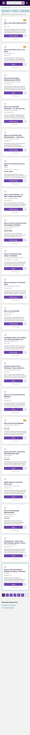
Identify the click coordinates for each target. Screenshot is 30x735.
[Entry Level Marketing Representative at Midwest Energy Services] (15, 519)
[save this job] (25, 35)
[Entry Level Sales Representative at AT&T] (15, 29)
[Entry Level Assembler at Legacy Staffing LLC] (15, 317)
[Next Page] (27, 595)
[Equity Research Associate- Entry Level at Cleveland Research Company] (15, 489)
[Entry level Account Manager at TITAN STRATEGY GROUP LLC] (15, 430)
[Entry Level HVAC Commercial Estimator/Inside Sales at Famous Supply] (15, 460)
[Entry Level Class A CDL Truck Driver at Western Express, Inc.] (15, 57)
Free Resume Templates (9, 605)
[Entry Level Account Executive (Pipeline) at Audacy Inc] (15, 402)
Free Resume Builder (8, 608)
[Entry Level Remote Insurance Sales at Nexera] (15, 172)
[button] (13, 35)
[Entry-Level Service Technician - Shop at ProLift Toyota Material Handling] (15, 289)
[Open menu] (27, 3)
